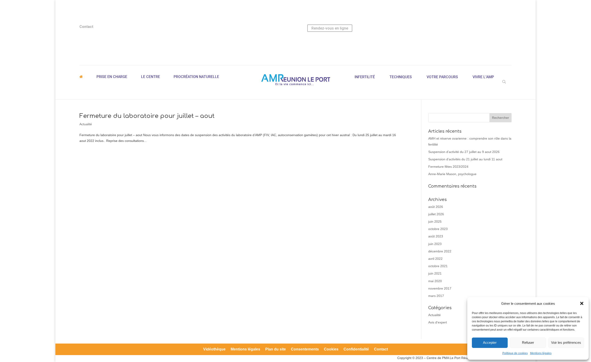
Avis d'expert (437, 322)
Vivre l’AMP (483, 77)
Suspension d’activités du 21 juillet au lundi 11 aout (465, 159)
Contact (381, 349)
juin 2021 (435, 273)
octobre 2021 (438, 266)
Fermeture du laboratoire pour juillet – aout (146, 116)
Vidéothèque (214, 349)
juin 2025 (435, 221)
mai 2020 (435, 281)
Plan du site (275, 349)
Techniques (400, 77)
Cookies (331, 349)
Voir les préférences (566, 342)
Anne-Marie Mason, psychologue (452, 174)
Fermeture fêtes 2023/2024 (448, 166)
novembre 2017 (439, 288)
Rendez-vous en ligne (329, 28)
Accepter (490, 342)
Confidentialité (356, 349)
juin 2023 (435, 244)
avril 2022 (435, 258)
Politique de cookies (515, 353)
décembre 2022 (439, 251)
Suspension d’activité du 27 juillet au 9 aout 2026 (464, 152)
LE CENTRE (150, 77)
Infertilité (365, 77)
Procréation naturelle (196, 77)
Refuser (528, 342)
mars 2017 (436, 296)
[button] (581, 303)
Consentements (305, 349)
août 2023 (435, 236)
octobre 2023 (438, 229)
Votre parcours (442, 77)
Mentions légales (541, 353)
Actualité (85, 124)
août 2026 (435, 207)
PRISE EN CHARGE (111, 77)
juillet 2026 (436, 214)
